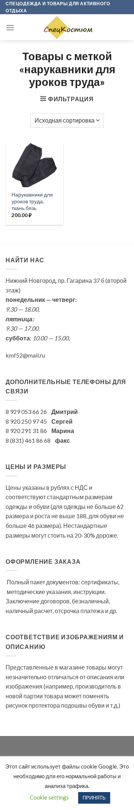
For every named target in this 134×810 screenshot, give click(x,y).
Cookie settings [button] (49, 797)
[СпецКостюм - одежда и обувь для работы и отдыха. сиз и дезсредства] (67, 27)
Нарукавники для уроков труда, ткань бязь (32, 201)
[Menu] (10, 27)
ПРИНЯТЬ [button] (94, 798)
